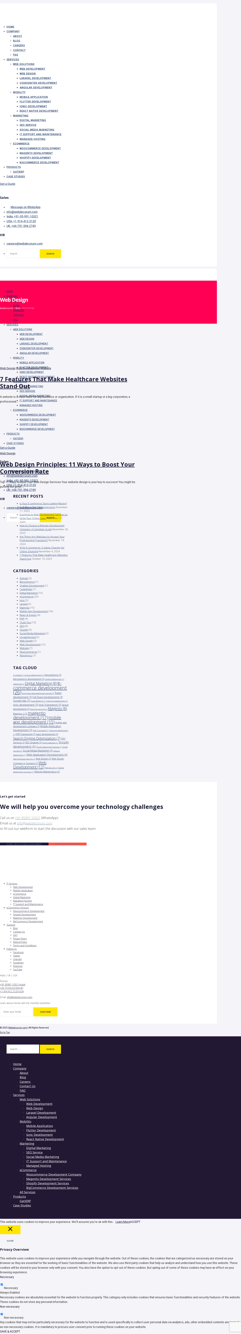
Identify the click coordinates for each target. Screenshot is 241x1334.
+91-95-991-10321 (22, 216)
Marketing (21, 115)
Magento (24, 607)
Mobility (19, 92)
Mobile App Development (34, 611)
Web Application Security (24, 759)
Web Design (28, 73)
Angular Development (36, 87)
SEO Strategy (33, 742)
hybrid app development (57, 701)
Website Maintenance (47, 771)
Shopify (24, 629)
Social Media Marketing (37, 129)
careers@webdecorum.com (25, 243)
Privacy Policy (20, 938)
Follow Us (12, 948)
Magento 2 (20, 713)
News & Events (28, 615)
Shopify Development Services (49, 747)
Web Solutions (23, 64)
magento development (30, 715)
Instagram (18, 962)
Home (10, 291)
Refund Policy (20, 942)
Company (13, 31)
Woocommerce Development (40, 148)
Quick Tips (25, 622)
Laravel (24, 603)
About (17, 36)
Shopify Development (35, 157)
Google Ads (21, 701)
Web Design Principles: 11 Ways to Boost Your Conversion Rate (67, 467)
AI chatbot (18, 675)
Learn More (123, 1222)
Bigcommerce (27, 581)
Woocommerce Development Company (53, 1174)
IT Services (12, 883)
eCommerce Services (18, 907)
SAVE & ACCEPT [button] (10, 1331)
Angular (24, 578)
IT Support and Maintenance (40, 134)
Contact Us (19, 931)
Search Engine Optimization (36, 738)
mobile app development (37, 720)
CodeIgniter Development (38, 82)
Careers (19, 45)
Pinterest (17, 966)
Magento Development (36, 153)
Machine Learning (38, 709)
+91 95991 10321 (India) (12, 984)
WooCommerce (28, 651)
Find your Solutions (67, 844)
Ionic (22, 600)
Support (11, 924)
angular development (34, 675)
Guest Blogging (38, 701)
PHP (22, 618)
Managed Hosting (33, 139)
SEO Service (28, 125)
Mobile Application (34, 97)
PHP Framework (25, 734)
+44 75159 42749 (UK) (11, 988)
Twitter (16, 955)
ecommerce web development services (38, 693)
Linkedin (17, 959)
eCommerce (21, 143)
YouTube (17, 969)
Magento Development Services (48, 1179)
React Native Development (39, 110)
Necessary (11, 1288)
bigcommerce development (28, 679)
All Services (27, 1192)
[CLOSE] (10, 1229)
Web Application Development (47, 755)
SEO (22, 626)
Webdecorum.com (17, 1027)
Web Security (51, 768)
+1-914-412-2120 (21, 221)
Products (14, 167)
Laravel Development (35, 78)
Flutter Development (35, 101)
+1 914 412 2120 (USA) (12, 991)
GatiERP (25, 1201)
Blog (16, 40)
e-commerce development (40, 687)
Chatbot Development (32, 585)
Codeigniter (26, 589)
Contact (19, 50)
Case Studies (16, 176)
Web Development (32, 68)
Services (13, 59)
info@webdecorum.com (22, 212)
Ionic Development (33, 106)
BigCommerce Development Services (52, 1188)
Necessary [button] (7, 1277)
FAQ (15, 320)
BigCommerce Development (39, 162)
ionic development (25, 705)
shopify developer (50, 743)
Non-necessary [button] (10, 1306)
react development (47, 734)
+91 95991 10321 (27, 818)
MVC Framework (40, 730)
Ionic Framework (50, 705)
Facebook (18, 952)
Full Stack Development (48, 697)
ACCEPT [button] (135, 1222)
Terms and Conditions (25, 945)
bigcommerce (52, 674)
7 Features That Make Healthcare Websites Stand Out (63, 382)
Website (45, 368)
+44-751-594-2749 (21, 226)
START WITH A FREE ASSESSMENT (24, 844)
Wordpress (26, 655)
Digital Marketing (33, 120)
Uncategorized (28, 637)
